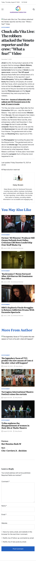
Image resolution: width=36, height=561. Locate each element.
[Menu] (2, 9)
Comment (5, 481)
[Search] (34, 9)
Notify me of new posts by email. (14, 542)
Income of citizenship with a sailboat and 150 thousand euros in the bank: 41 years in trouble (16, 101)
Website (4, 523)
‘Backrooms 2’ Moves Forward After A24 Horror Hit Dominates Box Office (17, 276)
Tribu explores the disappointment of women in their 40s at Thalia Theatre (15, 425)
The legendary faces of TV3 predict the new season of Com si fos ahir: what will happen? (17, 360)
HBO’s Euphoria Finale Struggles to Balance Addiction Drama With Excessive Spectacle (17, 310)
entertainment (5, 27)
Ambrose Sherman (18, 248)
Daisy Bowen (19, 366)
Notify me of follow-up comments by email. (18, 538)
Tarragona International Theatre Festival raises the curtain (17, 393)
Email (4, 514)
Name (4, 506)
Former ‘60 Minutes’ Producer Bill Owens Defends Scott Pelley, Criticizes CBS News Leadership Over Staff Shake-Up (18, 241)
